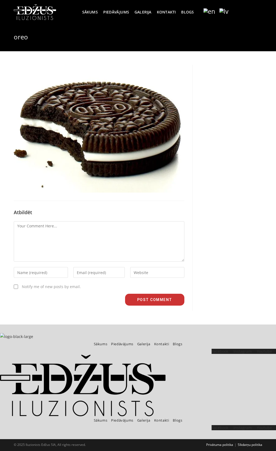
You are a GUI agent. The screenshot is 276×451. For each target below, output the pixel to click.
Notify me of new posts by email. (51, 286)
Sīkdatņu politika (250, 444)
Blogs (177, 343)
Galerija (143, 343)
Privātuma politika (219, 444)
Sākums (101, 343)
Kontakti (161, 343)
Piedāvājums (122, 343)
